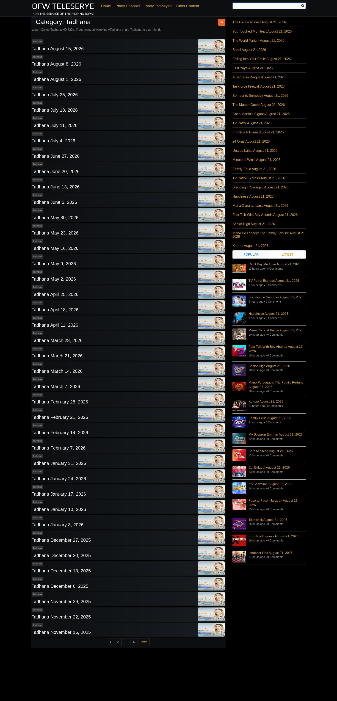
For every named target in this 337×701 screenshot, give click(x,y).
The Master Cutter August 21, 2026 (258, 104)
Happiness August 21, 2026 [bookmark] (268, 313)
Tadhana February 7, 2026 (59, 447)
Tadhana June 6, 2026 (54, 202)
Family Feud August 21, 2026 (254, 169)
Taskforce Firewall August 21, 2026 (258, 86)
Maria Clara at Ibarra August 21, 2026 (260, 205)
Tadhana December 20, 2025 (61, 555)
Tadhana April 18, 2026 (55, 309)
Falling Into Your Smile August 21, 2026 (261, 59)
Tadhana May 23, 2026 (55, 232)
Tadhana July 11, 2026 (54, 125)
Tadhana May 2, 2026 (54, 279)
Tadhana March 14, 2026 (57, 371)
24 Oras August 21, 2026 (251, 141)
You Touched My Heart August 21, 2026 (262, 31)
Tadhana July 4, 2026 (53, 140)
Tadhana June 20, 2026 (56, 171)
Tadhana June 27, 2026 (56, 156)
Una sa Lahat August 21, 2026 (254, 150)
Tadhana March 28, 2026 (57, 340)
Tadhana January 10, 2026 (59, 509)
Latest (287, 254)
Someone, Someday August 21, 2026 (260, 95)
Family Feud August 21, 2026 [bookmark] (270, 418)
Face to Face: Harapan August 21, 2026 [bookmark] (273, 503)
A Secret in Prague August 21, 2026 (258, 77)
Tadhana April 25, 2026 (55, 294)
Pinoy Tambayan (158, 6)
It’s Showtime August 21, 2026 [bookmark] (270, 484)
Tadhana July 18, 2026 (55, 110)
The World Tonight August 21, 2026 (258, 40)
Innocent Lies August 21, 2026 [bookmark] (271, 553)
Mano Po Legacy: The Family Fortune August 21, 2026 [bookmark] (276, 385)
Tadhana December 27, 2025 (61, 540)
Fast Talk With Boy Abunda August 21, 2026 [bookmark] (276, 349)
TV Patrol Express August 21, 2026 (258, 178)
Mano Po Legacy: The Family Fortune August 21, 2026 (269, 234)
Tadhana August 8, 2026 (56, 63)
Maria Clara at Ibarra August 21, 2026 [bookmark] (276, 330)
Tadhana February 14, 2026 (60, 432)
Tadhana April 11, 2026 (55, 325)
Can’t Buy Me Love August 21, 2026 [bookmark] (275, 264)
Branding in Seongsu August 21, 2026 (260, 187)
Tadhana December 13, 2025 (61, 570)
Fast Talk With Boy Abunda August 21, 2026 (265, 214)
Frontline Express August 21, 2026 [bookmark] (273, 536)
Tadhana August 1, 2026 (56, 79)
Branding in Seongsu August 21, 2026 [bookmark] (276, 297)
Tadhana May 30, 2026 (55, 217)
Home (106, 6)
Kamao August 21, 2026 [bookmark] (266, 401)
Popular (251, 254)
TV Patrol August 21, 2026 (251, 123)
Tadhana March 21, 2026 (57, 355)
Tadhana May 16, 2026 (55, 248)
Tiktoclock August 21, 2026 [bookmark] (268, 520)
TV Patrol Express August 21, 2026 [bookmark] (274, 280)
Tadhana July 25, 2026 (55, 94)
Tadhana (37, 41)
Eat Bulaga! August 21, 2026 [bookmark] (269, 467)
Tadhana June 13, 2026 (56, 186)
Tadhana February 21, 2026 (60, 417)
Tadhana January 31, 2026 (59, 463)
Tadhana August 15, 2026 (58, 48)
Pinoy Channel (128, 6)
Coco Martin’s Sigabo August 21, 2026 (261, 114)
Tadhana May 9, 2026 (54, 263)
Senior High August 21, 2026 (253, 224)
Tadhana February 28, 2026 (60, 401)
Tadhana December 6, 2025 (60, 586)
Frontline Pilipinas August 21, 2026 (258, 132)
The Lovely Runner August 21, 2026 (259, 22)
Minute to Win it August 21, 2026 (256, 159)
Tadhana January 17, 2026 (59, 494)
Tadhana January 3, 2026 (57, 524)
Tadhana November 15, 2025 (61, 632)
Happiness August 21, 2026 (252, 196)
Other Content (187, 6)
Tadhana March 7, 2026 (56, 386)
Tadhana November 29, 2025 (61, 601)
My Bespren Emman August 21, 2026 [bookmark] (276, 434)
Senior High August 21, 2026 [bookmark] (269, 366)
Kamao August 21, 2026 (250, 245)
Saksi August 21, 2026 (249, 49)
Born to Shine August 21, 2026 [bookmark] (271, 451)
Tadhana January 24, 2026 (59, 478)
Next (144, 642)
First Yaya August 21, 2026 (252, 68)
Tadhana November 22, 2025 (61, 616)
